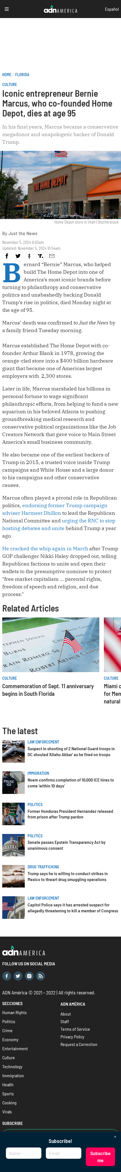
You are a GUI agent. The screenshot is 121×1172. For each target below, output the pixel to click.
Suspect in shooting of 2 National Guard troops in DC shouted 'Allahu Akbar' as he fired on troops (71, 751)
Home (6, 74)
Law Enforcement (43, 742)
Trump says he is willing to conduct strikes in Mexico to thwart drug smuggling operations (68, 876)
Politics (35, 804)
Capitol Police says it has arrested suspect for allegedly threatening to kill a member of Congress (73, 907)
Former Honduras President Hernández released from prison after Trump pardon (70, 814)
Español (112, 9)
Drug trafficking (43, 866)
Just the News (22, 233)
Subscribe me (100, 1156)
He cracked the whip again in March (45, 548)
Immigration (38, 773)
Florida (22, 74)
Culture (9, 84)
